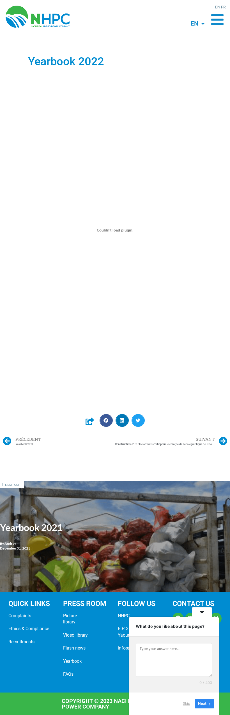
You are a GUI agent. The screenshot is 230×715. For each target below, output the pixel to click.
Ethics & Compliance (28, 628)
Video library (75, 635)
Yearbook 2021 (31, 527)
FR (223, 6)
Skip (186, 703)
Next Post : (12, 484)
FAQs (68, 674)
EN (217, 6)
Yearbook (72, 661)
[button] (106, 420)
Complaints (19, 615)
